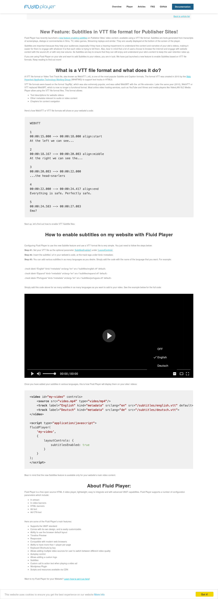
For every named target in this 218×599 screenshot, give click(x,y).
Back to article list (182, 16)
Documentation (183, 6)
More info (99, 594)
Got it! (204, 594)
